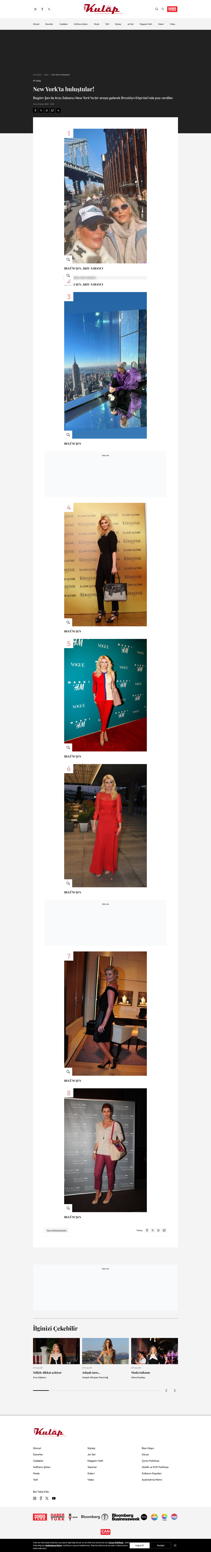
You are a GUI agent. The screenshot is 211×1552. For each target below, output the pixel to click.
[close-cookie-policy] (175, 1545)
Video (172, 24)
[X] (47, 1498)
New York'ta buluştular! (61, 75)
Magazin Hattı (146, 24)
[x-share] (41, 110)
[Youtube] (54, 1498)
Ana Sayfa (37, 75)
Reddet (161, 1545)
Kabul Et (139, 1545)
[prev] (166, 1390)
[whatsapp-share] (46, 110)
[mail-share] (52, 110)
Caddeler (63, 24)
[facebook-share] (35, 110)
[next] (174, 1390)
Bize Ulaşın (148, 1448)
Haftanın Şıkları (81, 24)
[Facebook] (41, 1498)
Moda (96, 24)
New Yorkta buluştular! (57, 1230)
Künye (145, 1454)
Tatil (107, 24)
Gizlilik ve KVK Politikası (155, 1467)
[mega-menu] (162, 9)
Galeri (161, 24)
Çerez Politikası (150, 1460)
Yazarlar (92, 1467)
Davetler (49, 24)
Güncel (36, 24)
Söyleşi (118, 24)
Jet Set (130, 24)
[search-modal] (156, 9)
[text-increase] (58, 110)
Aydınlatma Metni (152, 1479)
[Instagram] (34, 1498)
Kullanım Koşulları (152, 1473)
